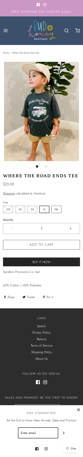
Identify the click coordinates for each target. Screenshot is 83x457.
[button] (41, 111)
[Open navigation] (5, 30)
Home (6, 53)
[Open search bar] (66, 30)
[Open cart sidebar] (77, 30)
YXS (8, 209)
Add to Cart (42, 244)
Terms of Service (41, 345)
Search (41, 326)
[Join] (63, 432)
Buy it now (41, 262)
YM (32, 209)
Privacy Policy (41, 332)
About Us (41, 358)
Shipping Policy (41, 352)
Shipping (9, 193)
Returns (41, 339)
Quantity (8, 220)
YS (20, 209)
